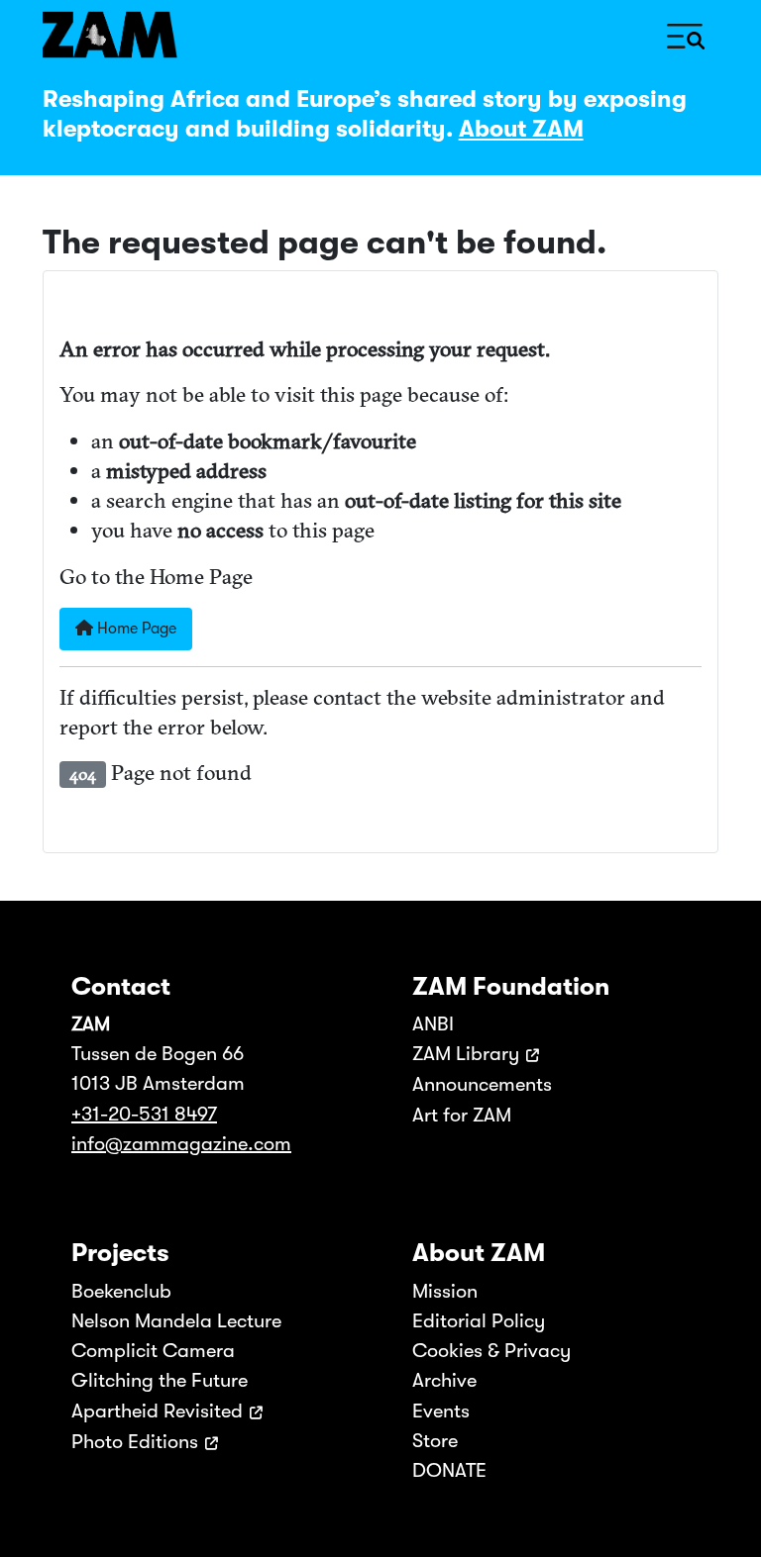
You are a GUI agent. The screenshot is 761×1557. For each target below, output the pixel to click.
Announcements (482, 1084)
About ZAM (521, 129)
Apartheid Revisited (157, 1411)
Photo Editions (134, 1441)
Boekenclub (121, 1291)
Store (435, 1440)
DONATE (449, 1470)
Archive (444, 1380)
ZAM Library (465, 1053)
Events (441, 1411)
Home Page (134, 628)
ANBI (433, 1024)
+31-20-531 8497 (144, 1114)
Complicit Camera (153, 1350)
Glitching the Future (159, 1380)
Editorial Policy (478, 1321)
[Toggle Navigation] (685, 34)
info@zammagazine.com (181, 1143)
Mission (445, 1291)
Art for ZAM (461, 1115)
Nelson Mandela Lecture (176, 1321)
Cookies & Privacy (491, 1350)
